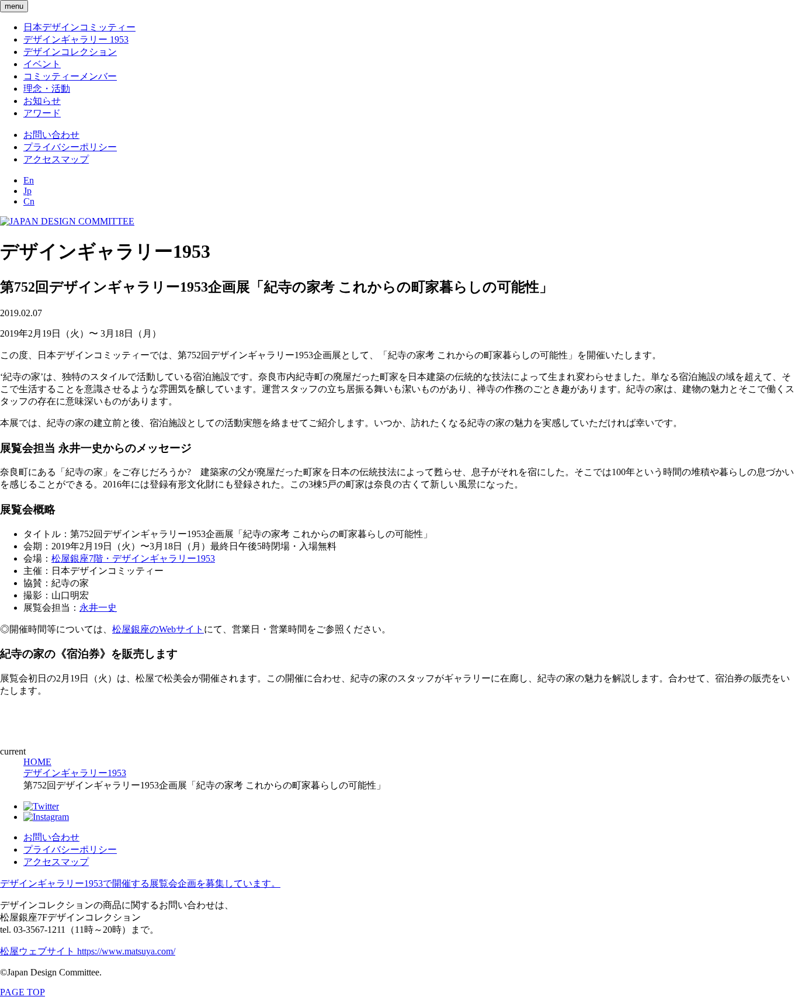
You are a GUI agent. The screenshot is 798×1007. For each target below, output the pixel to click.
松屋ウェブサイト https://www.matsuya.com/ (87, 951)
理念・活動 (46, 89)
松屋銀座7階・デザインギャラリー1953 (133, 558)
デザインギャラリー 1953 (76, 39)
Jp (27, 191)
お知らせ (42, 101)
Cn (28, 201)
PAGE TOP (22, 992)
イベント (42, 64)
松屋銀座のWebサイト (158, 629)
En (28, 180)
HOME (37, 762)
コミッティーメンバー (70, 76)
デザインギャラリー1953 (74, 773)
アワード (42, 113)
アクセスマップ (56, 159)
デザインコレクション (70, 52)
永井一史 (98, 607)
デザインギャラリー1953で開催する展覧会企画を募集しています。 (140, 883)
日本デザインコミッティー (79, 27)
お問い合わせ (51, 135)
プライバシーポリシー (70, 147)
